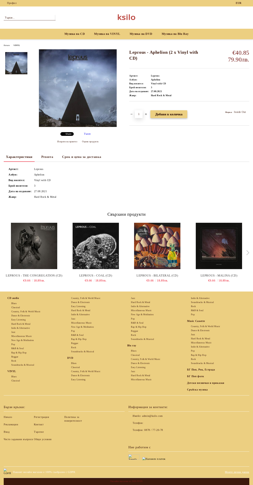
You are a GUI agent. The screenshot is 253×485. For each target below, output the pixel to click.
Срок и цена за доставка (81, 157)
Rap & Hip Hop (19, 352)
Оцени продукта (90, 141)
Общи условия (42, 439)
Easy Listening (18, 319)
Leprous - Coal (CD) (95, 275)
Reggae (14, 356)
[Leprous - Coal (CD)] (96, 246)
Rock (13, 361)
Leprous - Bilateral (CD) (157, 275)
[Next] (246, 252)
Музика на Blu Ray (175, 33)
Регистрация (41, 417)
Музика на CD (74, 33)
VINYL (17, 45)
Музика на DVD (141, 33)
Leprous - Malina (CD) (219, 275)
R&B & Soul (17, 348)
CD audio (13, 298)
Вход (6, 432)
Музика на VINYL (107, 33)
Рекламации (11, 424)
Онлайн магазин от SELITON (126, 481)
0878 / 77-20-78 (153, 430)
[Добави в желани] (136, 107)
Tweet (87, 134)
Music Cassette (196, 321)
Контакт (39, 424)
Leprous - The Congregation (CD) (34, 275)
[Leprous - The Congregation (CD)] (34, 246)
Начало (7, 45)
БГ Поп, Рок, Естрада (201, 369)
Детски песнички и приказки (205, 383)
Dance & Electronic (20, 315)
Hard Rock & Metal (20, 324)
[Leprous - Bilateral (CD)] (157, 246)
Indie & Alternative (20, 328)
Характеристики (19, 157)
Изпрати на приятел (67, 141)
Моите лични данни (237, 472)
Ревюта (47, 157)
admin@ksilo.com (152, 416)
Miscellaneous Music (21, 336)
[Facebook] (247, 3)
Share (68, 134)
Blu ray (131, 345)
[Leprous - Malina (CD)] (219, 246)
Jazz (13, 332)
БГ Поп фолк (195, 376)
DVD (70, 358)
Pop (13, 344)
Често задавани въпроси (18, 439)
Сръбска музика (197, 389)
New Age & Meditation (22, 340)
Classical (15, 307)
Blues (14, 303)
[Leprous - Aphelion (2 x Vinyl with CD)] (78, 126)
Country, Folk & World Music (26, 311)
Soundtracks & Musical (22, 365)
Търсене (39, 432)
